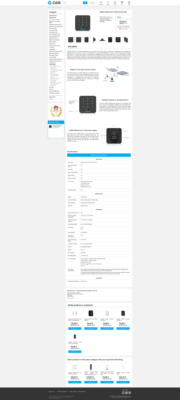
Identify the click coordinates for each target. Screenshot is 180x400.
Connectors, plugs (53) (54, 93)
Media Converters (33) (54, 40)
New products (52, 17)
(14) (54, 19)
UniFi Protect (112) (53, 71)
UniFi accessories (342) (54, 75)
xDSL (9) (51, 89)
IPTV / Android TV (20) (54, 34)
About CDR (51, 391)
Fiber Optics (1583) (53, 55)
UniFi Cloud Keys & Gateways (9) (56, 70)
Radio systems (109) (54, 53)
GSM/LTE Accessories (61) (55, 24)
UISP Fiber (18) (53, 81)
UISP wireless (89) (53, 80)
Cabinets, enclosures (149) (55, 61)
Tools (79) (51, 47)
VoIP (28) (51, 87)
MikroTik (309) (52, 41)
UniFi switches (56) (53, 68)
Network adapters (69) (54, 36)
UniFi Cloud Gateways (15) (55, 66)
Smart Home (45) (53, 32)
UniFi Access (58, 7)
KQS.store (58, 398)
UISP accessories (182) (54, 84)
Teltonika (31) (52, 63)
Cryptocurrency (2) (53, 38)
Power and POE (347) (54, 91)
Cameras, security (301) (54, 45)
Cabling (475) (52, 49)
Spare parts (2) (53, 85)
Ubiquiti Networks (107, 16)
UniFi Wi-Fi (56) (53, 67)
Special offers (53, 15)
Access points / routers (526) (54, 22)
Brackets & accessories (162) (56, 26)
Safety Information (70, 298)
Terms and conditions (62, 391)
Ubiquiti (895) (52, 64)
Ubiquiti (52, 7)
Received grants (81, 391)
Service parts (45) (53, 30)
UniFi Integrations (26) (54, 74)
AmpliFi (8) (52, 77)
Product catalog (73, 391)
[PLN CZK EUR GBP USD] (114, 3)
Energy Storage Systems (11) (56, 59)
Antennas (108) (52, 28)
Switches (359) (52, 57)
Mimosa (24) (52, 43)
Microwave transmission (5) (55, 51)
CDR (49, 7)
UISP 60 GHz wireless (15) (55, 78)
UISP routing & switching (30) (55, 82)
